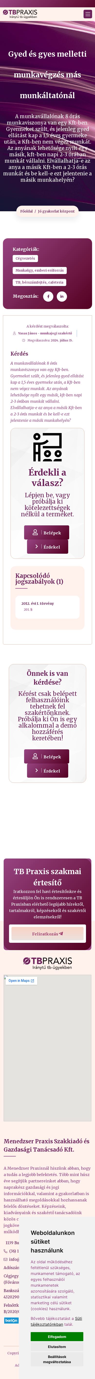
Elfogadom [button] (57, 1337)
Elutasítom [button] (57, 1347)
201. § (28, 609)
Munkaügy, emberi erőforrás (40, 270)
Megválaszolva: (50, 340)
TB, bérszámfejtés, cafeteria (39, 282)
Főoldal (26, 211)
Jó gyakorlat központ (56, 211)
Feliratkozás (45, 934)
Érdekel (52, 547)
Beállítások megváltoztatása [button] (57, 1359)
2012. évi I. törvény (37, 603)
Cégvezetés (25, 258)
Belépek (52, 532)
